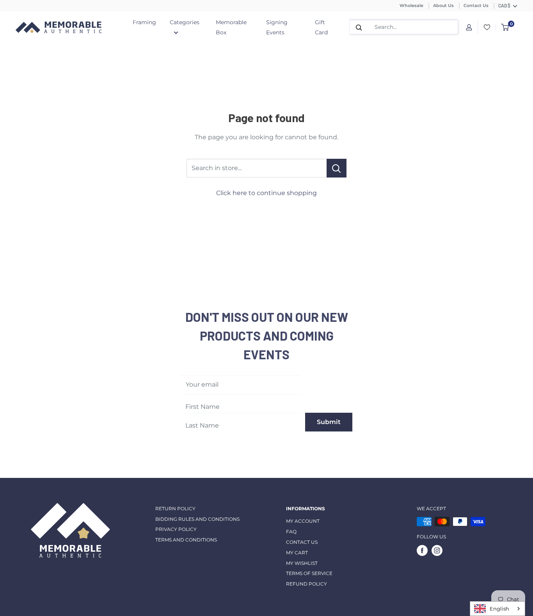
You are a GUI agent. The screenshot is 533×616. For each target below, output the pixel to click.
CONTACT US (302, 542)
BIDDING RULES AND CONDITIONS (197, 519)
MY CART (297, 553)
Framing (144, 22)
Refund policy (306, 584)
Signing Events (277, 27)
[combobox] (497, 608)
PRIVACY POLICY (176, 529)
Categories (184, 22)
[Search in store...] (336, 168)
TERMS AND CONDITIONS (186, 540)
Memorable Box (231, 27)
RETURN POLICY (175, 508)
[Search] (359, 27)
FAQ (291, 531)
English (499, 608)
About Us (443, 5)
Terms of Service (309, 573)
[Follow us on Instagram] (437, 550)
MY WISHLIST (302, 563)
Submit (329, 422)
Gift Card (321, 27)
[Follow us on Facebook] (422, 550)
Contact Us (476, 5)
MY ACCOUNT (303, 521)
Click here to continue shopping (266, 193)
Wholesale (411, 5)
